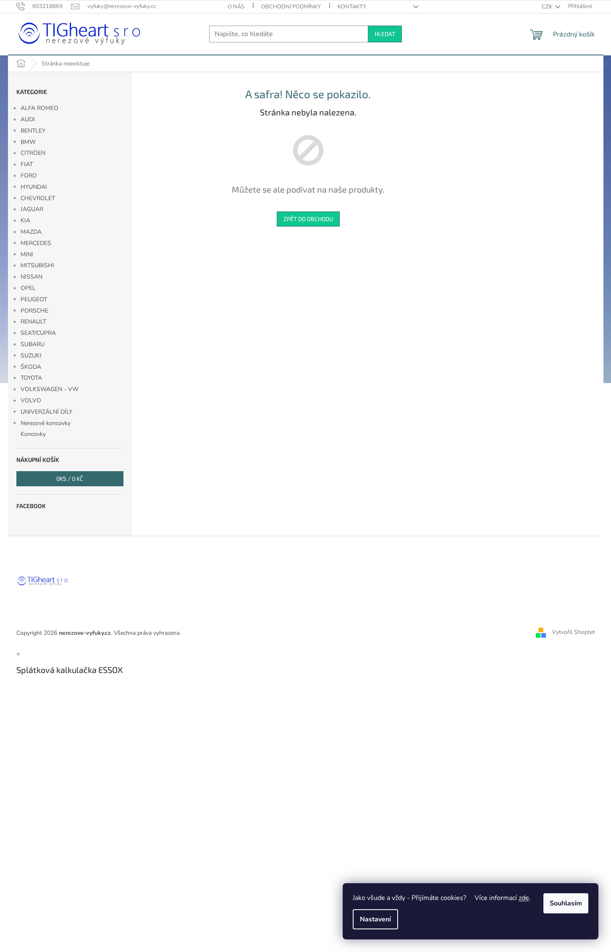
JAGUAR (32, 209)
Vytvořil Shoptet (573, 632)
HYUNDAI (34, 187)
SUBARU (33, 344)
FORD (29, 176)
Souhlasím (566, 903)
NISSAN (31, 277)
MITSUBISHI (37, 265)
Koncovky (33, 434)
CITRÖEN (33, 153)
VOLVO (31, 400)
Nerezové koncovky (46, 423)
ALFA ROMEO (39, 108)
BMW (28, 142)
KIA (25, 220)
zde (524, 897)
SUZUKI (31, 356)
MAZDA (31, 232)
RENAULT (33, 322)
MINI (27, 254)
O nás (236, 6)
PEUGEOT (34, 299)
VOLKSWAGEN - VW (50, 389)
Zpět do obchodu (308, 218)
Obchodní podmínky (291, 6)
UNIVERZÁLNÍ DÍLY (46, 412)
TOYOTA (31, 378)
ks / (69, 478)
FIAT (27, 164)
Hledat (385, 33)
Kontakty (352, 6)
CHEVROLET (38, 198)
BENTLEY (33, 131)
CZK (547, 6)
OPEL (28, 288)
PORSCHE (34, 311)
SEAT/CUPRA (38, 333)
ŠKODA (31, 367)
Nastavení (375, 919)
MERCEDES (36, 243)
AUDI (28, 119)
